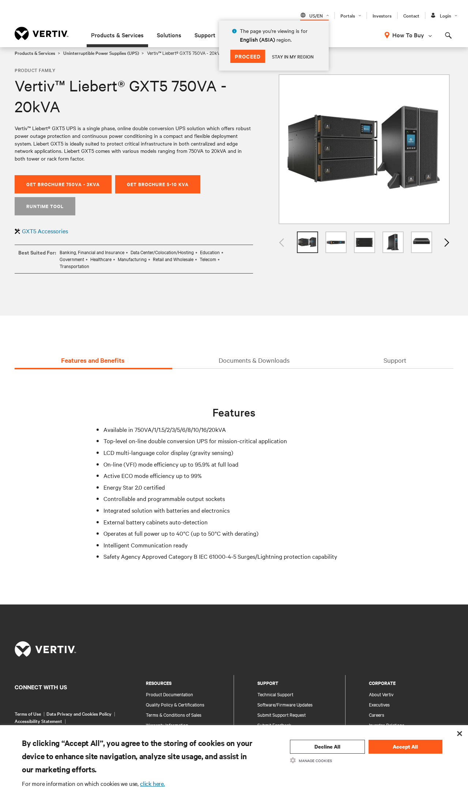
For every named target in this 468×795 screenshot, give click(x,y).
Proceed (248, 56)
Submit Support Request (281, 714)
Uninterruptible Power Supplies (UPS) (101, 52)
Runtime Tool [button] (45, 206)
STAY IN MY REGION (293, 56)
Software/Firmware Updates (285, 704)
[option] (364, 149)
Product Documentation (169, 694)
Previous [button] (282, 242)
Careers (376, 714)
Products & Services (117, 35)
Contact (411, 15)
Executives (379, 704)
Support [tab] (395, 360)
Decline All (327, 746)
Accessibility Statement (38, 720)
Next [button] (446, 242)
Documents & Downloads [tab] (254, 360)
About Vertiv (381, 694)
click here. (152, 783)
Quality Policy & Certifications (175, 704)
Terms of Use (28, 713)
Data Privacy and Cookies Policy (79, 713)
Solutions (169, 35)
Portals (347, 15)
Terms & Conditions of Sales (173, 714)
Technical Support (275, 694)
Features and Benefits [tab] (93, 360)
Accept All (405, 746)
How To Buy (408, 35)
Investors (382, 15)
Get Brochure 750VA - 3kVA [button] (63, 184)
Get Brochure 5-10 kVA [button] (158, 184)
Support (205, 35)
